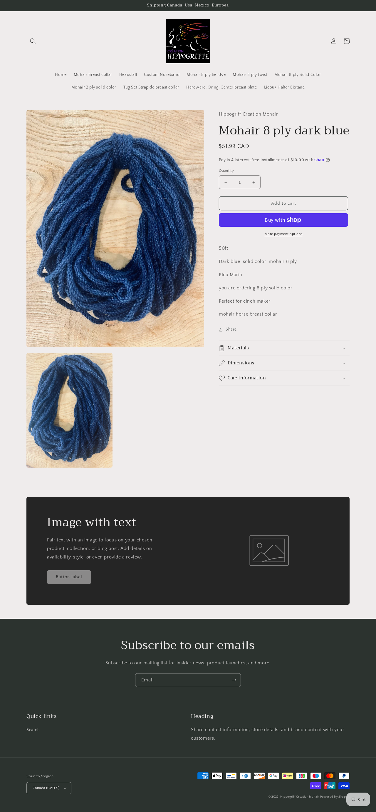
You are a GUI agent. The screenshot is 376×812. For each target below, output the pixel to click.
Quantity (226, 171)
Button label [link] (69, 576)
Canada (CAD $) (46, 788)
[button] (32, 41)
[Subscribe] (234, 680)
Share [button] (231, 329)
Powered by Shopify (335, 796)
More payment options (284, 234)
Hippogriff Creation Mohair (299, 796)
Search (33, 730)
